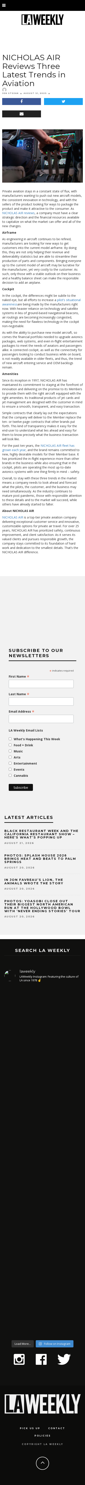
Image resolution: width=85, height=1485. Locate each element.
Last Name (19, 694)
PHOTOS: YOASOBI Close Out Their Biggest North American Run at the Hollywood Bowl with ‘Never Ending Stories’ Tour (42, 906)
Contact (56, 1428)
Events (19, 769)
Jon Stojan (10, 93)
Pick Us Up (30, 1428)
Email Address (21, 711)
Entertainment (25, 763)
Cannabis (21, 775)
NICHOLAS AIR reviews (18, 213)
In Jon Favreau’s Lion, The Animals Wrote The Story (33, 881)
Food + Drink (23, 745)
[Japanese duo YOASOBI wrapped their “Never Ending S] (42, 1119)
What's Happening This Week (37, 739)
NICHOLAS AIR (12, 517)
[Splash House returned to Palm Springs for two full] (42, 1031)
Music (18, 751)
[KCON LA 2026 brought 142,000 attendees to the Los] (42, 1198)
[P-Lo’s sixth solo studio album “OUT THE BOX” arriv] (42, 1286)
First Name (19, 676)
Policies (42, 1435)
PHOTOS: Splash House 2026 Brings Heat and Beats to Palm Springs (40, 858)
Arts (17, 757)
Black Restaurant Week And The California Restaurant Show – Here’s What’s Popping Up (41, 834)
